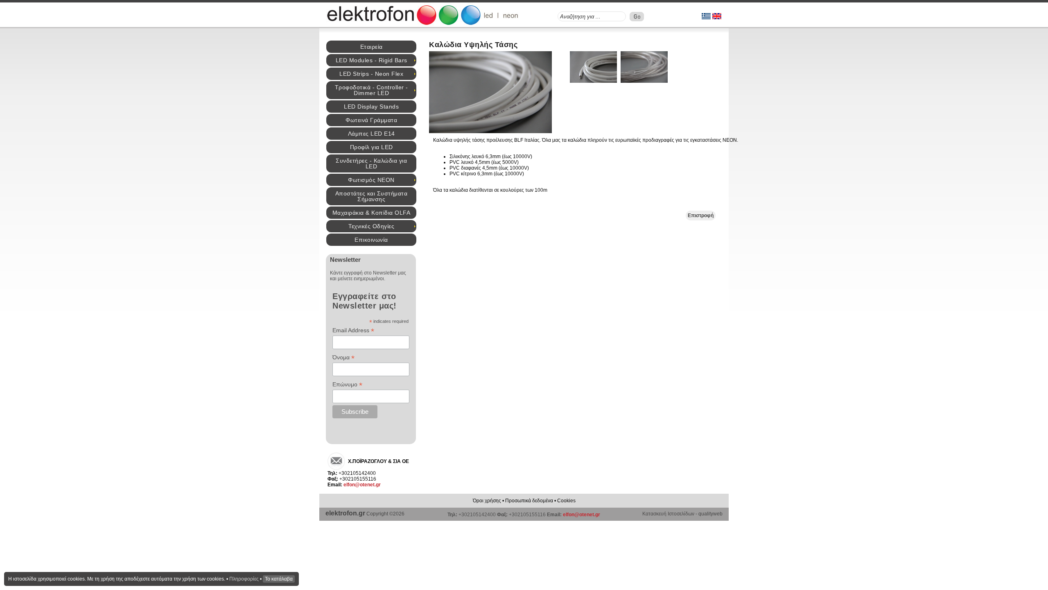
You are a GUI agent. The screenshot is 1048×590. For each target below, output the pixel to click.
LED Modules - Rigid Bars (371, 60)
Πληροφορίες (244, 579)
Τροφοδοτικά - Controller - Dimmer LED (371, 90)
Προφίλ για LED (371, 147)
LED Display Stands (371, 106)
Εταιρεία (371, 46)
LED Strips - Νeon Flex (371, 73)
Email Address (353, 330)
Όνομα (343, 357)
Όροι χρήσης (487, 501)
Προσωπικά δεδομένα (529, 501)
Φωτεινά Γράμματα (371, 120)
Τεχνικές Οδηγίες (371, 226)
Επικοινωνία (371, 239)
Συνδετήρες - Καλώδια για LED (371, 163)
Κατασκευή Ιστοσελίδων (668, 514)
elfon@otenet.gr (362, 485)
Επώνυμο (347, 384)
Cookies (566, 501)
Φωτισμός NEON (371, 180)
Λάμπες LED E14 (371, 133)
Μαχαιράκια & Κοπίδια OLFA (371, 212)
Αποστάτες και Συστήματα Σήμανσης (371, 196)
